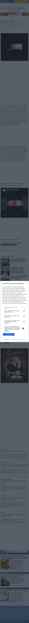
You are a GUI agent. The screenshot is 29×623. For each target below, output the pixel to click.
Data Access (14, 339)
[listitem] (14, 308)
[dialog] (14, 311)
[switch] (23, 311)
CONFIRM (8, 334)
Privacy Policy (22, 339)
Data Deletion (7, 339)
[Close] (26, 283)
